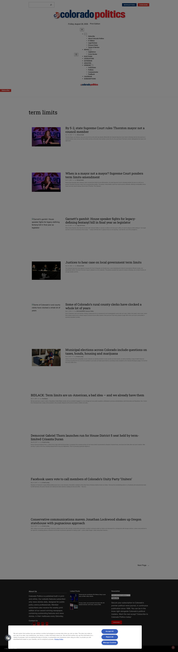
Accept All (110, 631)
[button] (8, 638)
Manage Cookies (109, 642)
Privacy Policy (58, 639)
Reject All (109, 637)
